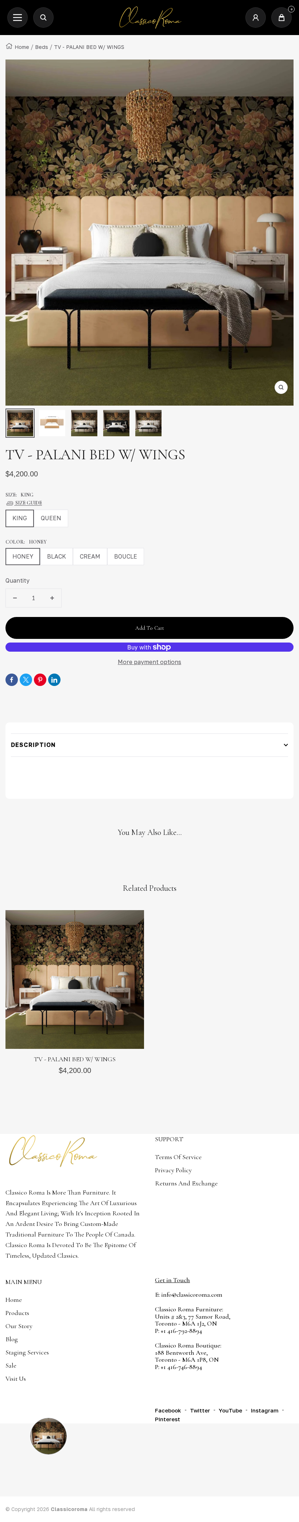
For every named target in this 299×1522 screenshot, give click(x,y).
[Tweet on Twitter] (26, 680)
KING (19, 518)
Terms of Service (178, 1157)
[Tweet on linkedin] (54, 680)
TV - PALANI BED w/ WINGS (75, 1059)
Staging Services (27, 1352)
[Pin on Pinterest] (40, 680)
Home (22, 47)
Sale (10, 1365)
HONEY (22, 556)
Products (17, 1313)
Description (33, 744)
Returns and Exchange (186, 1183)
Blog (11, 1339)
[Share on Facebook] (11, 680)
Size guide (28, 503)
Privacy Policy (173, 1170)
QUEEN (51, 518)
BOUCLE (125, 556)
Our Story (18, 1326)
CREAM (90, 556)
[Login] (255, 17)
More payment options (149, 662)
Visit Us (15, 1379)
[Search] (43, 17)
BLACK (56, 556)
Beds (41, 47)
